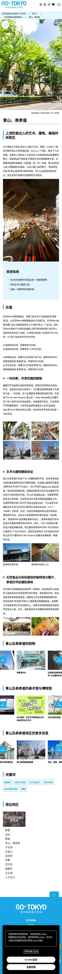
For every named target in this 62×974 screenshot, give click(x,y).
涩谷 (7, 834)
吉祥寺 (9, 856)
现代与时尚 (20, 782)
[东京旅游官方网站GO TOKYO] (14, 4)
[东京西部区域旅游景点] (14, 813)
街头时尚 (48, 782)
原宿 (7, 838)
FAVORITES (53, 4)
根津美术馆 (39, 494)
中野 (7, 860)
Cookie (31, 925)
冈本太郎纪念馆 (34, 502)
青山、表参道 (12, 843)
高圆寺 (9, 868)
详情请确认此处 (31, 952)
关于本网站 (31, 920)
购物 (23, 788)
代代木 (9, 864)
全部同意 (31, 967)
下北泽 (9, 847)
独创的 (7, 782)
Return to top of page (54, 894)
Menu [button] (59, 4)
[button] (41, 4)
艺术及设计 (34, 782)
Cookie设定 (31, 959)
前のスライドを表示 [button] (3, 660)
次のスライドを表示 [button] (58, 660)
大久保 (9, 873)
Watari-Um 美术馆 (49, 486)
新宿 (7, 830)
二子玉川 (10, 877)
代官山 (9, 851)
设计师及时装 (10, 788)
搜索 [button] (45, 4)
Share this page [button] (49, 4)
